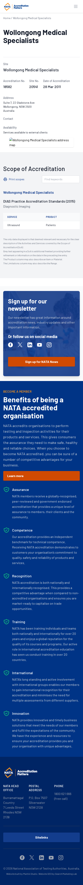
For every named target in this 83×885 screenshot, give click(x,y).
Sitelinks (41, 837)
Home (6, 18)
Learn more (15, 476)
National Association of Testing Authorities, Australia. (46, 868)
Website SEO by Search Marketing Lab (57, 873)
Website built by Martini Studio (21, 873)
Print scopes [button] (16, 179)
